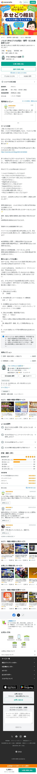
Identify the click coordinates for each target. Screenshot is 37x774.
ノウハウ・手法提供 (15, 96)
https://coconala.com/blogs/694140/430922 (14, 152)
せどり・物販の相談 (26, 37)
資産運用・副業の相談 (12, 37)
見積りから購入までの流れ (19, 72)
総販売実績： (10, 59)
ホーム (3, 37)
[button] (18, 428)
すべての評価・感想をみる (29, 101)
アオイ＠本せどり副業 (14, 366)
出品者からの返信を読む (7, 536)
